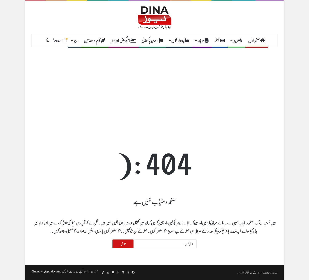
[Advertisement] (154, 80)
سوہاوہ (201, 40)
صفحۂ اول (254, 40)
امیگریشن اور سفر (121, 40)
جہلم (217, 40)
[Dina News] (154, 17)
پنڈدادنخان (178, 40)
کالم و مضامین (92, 40)
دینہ (235, 40)
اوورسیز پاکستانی (150, 40)
